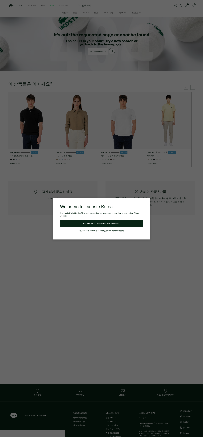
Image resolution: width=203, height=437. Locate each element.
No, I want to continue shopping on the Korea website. (102, 231)
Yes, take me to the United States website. (101, 223)
